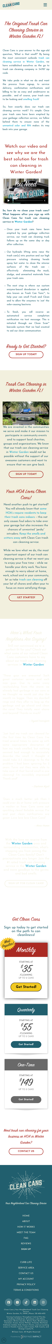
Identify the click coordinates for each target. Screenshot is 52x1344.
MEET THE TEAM (26, 1232)
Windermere (43, 1321)
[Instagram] (43, 1302)
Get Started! (26, 987)
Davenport (8, 1321)
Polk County (40, 1327)
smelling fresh (30, 99)
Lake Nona (40, 1319)
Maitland (43, 1323)
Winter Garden (22, 36)
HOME (26, 1216)
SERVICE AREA (26, 1268)
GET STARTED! (26, 597)
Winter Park (32, 1321)
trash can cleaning (31, 579)
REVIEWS (26, 1244)
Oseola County (17, 1327)
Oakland (6, 1325)
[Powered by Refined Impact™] (26, 1336)
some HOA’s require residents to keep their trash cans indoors (26, 513)
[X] (17, 1302)
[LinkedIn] (34, 1302)
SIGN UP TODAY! (26, 354)
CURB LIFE (26, 1262)
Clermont (8, 1323)
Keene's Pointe (28, 1325)
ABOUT (26, 1221)
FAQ (26, 1238)
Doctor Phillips (25, 1323)
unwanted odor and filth (17, 125)
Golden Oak (16, 1325)
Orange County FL (26, 1329)
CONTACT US (26, 1151)
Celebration (20, 1319)
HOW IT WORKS (26, 1227)
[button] (45, 5)
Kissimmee (30, 1319)
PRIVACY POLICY (26, 1284)
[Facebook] (8, 1302)
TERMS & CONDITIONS (26, 1290)
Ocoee (15, 1323)
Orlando (35, 1323)
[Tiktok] (26, 1302)
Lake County (29, 1327)
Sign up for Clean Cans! (26, 883)
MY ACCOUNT (26, 1279)
